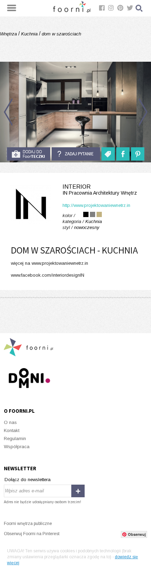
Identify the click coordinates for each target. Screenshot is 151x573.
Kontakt (11, 430)
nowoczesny (86, 227)
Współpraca (16, 446)
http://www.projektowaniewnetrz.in (96, 205)
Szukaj (139, 8)
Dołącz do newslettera (28, 479)
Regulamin (15, 438)
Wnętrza (9, 33)
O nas (10, 422)
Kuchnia (29, 33)
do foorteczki (28, 154)
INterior (100, 190)
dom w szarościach (60, 33)
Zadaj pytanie (76, 154)
